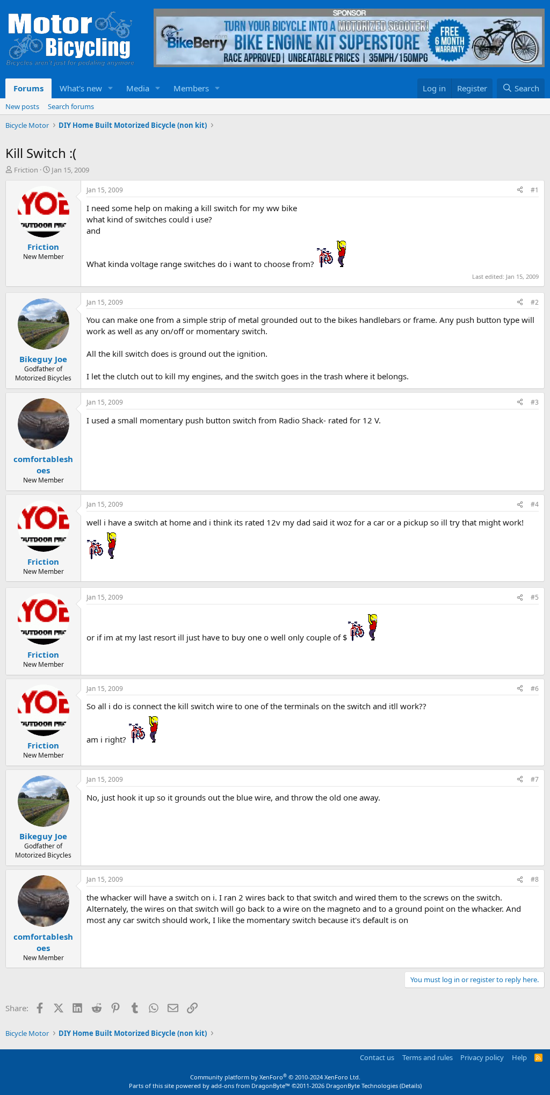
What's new (81, 88)
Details (410, 1086)
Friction (26, 170)
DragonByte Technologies (362, 1086)
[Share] (520, 190)
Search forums (71, 106)
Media (137, 88)
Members (191, 88)
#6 (535, 688)
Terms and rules (427, 1057)
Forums (28, 88)
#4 (535, 504)
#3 (535, 402)
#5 (535, 597)
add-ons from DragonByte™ (250, 1086)
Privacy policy (482, 1057)
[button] (110, 88)
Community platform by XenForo (275, 1077)
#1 (535, 189)
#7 (535, 779)
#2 (535, 302)
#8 (535, 879)
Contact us (377, 1057)
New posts (22, 106)
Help (519, 1057)
